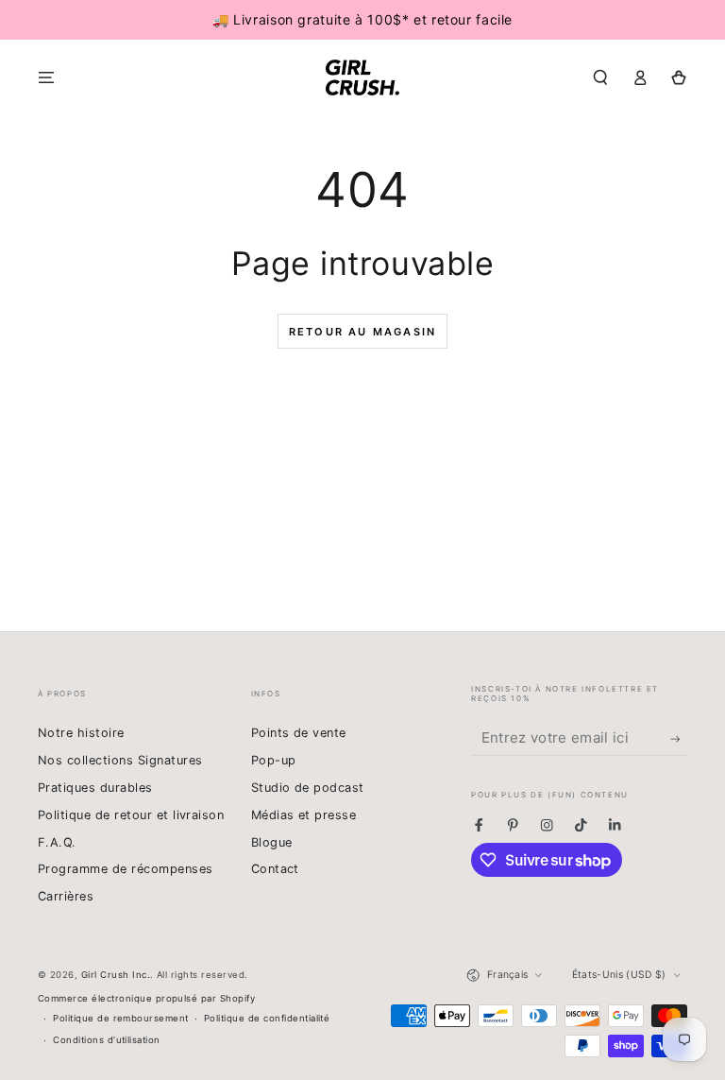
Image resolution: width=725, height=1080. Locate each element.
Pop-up (273, 760)
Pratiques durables (95, 787)
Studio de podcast (307, 787)
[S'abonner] (678, 738)
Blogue (272, 842)
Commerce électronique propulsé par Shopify (146, 998)
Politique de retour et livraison (131, 815)
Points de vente (298, 733)
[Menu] (46, 77)
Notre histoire (81, 733)
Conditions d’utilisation (106, 1040)
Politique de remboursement (120, 1018)
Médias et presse (304, 815)
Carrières (65, 896)
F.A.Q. (57, 842)
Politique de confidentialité (266, 1018)
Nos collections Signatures (120, 760)
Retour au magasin (362, 331)
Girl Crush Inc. (115, 974)
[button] (600, 77)
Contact (275, 869)
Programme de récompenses (125, 869)
